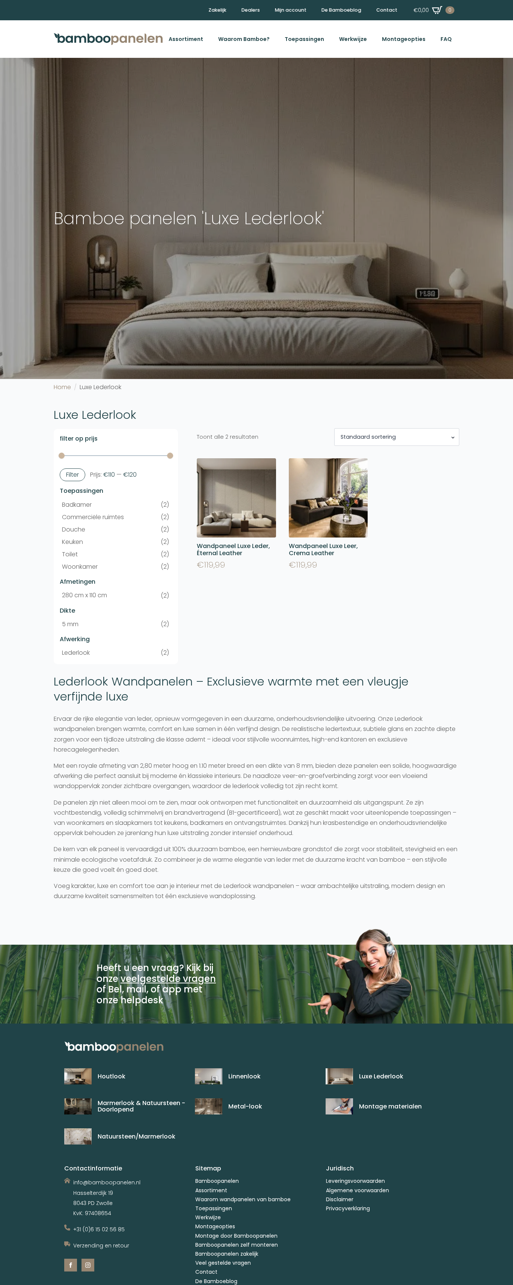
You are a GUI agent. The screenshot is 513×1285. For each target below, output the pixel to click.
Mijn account (290, 10)
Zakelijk (217, 10)
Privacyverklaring (348, 1208)
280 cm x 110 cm (84, 595)
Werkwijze (353, 39)
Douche (73, 529)
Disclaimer (339, 1199)
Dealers (250, 10)
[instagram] (87, 1265)
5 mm (70, 624)
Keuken (72, 542)
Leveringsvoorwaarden (355, 1181)
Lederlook (76, 652)
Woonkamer (80, 566)
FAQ (446, 39)
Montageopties (403, 39)
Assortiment (186, 39)
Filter (72, 474)
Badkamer (77, 504)
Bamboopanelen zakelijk (226, 1254)
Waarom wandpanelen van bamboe (243, 1199)
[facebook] (70, 1265)
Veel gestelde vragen (223, 1263)
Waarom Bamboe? (244, 39)
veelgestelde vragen (168, 978)
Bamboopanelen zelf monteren (236, 1245)
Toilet (70, 554)
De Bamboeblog (341, 10)
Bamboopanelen (217, 1181)
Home (62, 387)
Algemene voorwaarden (357, 1190)
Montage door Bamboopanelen (236, 1236)
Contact (386, 10)
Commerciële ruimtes (93, 517)
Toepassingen (304, 39)
